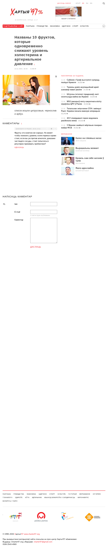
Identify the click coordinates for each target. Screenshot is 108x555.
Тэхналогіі (7, 497)
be (83, 3)
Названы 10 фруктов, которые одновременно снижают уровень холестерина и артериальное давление (34, 50)
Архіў (78, 3)
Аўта (27, 497)
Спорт (75, 26)
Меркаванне (66, 134)
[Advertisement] (30, 173)
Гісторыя (72, 494)
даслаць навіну (64, 3)
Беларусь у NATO (10, 501)
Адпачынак (37, 497)
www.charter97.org (32, 534)
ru (87, 3)
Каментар (18, 220)
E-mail (17, 212)
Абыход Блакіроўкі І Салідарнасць (59, 497)
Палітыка (30, 26)
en (91, 3)
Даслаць (35, 247)
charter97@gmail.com (43, 542)
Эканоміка (55, 26)
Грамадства (42, 26)
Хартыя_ (26, 12)
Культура (84, 26)
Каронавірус (83, 497)
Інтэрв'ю (97, 494)
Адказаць (19, 147)
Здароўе (19, 497)
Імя (15, 204)
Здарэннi (66, 26)
